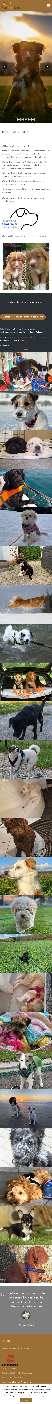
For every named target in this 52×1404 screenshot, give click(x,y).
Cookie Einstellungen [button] (37, 1396)
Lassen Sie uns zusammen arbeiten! (23, 317)
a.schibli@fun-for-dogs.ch (19, 1382)
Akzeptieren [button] (26, 1400)
